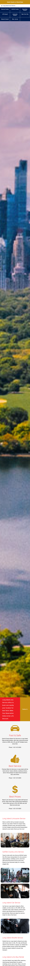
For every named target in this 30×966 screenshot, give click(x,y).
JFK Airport (5, 14)
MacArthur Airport (25, 10)
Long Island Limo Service (9, 5)
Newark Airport (5, 19)
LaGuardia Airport (14, 15)
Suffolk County (15, 9)
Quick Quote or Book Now (15, 2)
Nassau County (5, 9)
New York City (25, 14)
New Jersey (15, 19)
